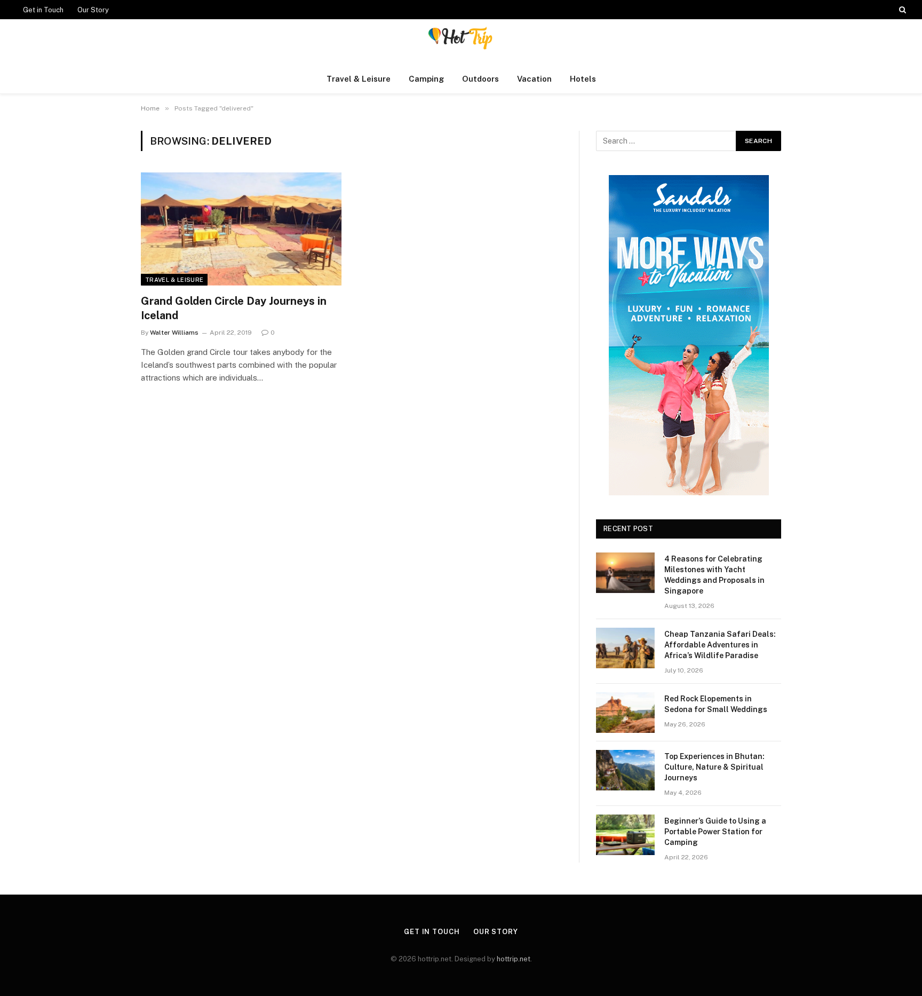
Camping (426, 78)
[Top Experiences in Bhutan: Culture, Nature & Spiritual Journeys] (625, 770)
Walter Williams (174, 332)
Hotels (583, 78)
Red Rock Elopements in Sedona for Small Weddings (715, 704)
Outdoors (480, 78)
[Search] (901, 9)
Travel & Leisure (359, 78)
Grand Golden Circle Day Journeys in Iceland (234, 308)
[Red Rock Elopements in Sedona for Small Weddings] (625, 712)
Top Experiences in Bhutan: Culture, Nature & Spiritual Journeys (714, 767)
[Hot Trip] (461, 42)
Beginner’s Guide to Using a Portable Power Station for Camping (715, 832)
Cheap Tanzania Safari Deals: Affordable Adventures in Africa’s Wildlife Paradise (720, 645)
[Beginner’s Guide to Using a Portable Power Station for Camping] (625, 835)
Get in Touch (43, 10)
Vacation (534, 78)
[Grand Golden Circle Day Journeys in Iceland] (241, 229)
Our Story (93, 10)
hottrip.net (513, 959)
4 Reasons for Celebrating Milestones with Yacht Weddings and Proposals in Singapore (714, 575)
